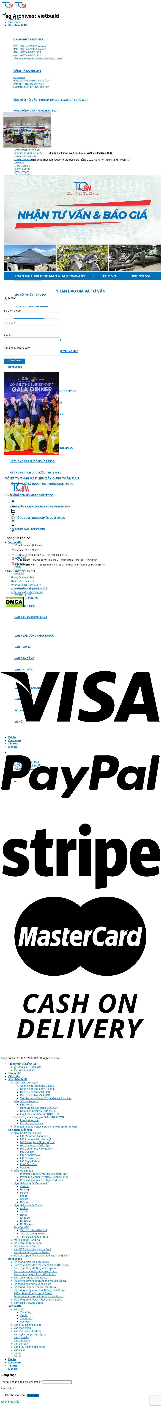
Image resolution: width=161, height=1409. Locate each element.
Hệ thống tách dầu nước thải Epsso (36, 472)
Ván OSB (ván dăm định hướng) (32, 1249)
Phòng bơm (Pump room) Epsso (33, 1293)
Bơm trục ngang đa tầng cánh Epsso (35, 1271)
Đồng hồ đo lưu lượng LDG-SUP (39, 1107)
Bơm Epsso (15, 366)
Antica (24, 1208)
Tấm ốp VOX (21, 1227)
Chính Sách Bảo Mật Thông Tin (27, 592)
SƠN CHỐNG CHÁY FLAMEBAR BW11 (35, 110)
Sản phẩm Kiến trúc (20, 1129)
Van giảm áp (21, 1337)
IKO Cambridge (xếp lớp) (35, 1145)
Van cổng (25, 1312)
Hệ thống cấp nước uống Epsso (32, 461)
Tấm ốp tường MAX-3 (33, 1233)
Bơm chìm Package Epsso (27, 529)
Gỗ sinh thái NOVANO (26, 1246)
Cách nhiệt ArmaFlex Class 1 (37, 1088)
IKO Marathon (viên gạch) (35, 1136)
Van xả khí (20, 1349)
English (29, 1070)
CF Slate (25, 1217)
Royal (23, 1214)
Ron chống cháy (29, 1120)
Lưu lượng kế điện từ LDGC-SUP (39, 1114)
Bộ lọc (17, 1353)
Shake (23, 1195)
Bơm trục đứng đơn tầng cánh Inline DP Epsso (41, 1265)
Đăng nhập (33, 1395)
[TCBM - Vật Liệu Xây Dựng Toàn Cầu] (14, 7)
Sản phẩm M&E (17, 25)
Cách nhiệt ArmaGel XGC (35, 1095)
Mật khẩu (7, 1388)
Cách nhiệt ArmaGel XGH (35, 1092)
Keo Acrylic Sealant (31, 1123)
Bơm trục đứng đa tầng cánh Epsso (35, 1268)
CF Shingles (27, 1224)
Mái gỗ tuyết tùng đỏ (30, 294)
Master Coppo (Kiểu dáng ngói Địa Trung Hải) (41, 1255)
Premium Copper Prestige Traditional (42, 1180)
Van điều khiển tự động (27, 1331)
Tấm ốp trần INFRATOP (33, 1230)
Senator (24, 1198)
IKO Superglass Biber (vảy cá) (37, 1142)
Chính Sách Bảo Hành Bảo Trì (26, 584)
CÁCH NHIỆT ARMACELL (28, 39)
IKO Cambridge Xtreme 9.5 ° (37, 1148)
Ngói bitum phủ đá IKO (27, 1132)
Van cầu (25, 1321)
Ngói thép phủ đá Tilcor (28, 1205)
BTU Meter (26, 1104)
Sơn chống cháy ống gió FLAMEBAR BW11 (39, 1117)
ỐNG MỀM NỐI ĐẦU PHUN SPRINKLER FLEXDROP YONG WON (50, 99)
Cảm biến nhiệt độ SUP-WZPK (38, 1110)
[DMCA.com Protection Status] (14, 606)
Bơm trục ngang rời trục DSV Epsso (35, 1274)
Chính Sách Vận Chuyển (23, 588)
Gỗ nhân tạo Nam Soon (28, 1243)
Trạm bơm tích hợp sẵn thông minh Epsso (40, 506)
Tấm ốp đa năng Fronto (34, 1236)
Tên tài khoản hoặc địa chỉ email (21, 1381)
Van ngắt (19, 1309)
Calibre (24, 1202)
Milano (24, 1192)
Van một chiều (24, 606)
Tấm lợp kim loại (23, 1170)
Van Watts (15, 1305)
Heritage (25, 1189)
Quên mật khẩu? (10, 1401)
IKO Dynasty (27, 1151)
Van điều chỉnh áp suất (27, 1324)
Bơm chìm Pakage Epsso (28, 1302)
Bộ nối (17, 1356)
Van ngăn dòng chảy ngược (30, 1334)
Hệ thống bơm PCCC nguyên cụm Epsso (37, 517)
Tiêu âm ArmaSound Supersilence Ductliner (45, 1098)
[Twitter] (13, 526)
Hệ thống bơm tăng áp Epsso (31, 1261)
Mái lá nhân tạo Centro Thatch (32, 1252)
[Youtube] (13, 502)
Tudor (23, 1211)
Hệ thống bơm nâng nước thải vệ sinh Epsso (40, 1280)
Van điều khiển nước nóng (29, 1346)
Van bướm (26, 1318)
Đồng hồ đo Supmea (26, 1101)
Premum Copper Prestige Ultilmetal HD (43, 1173)
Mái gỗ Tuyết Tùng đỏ (27, 1239)
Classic (24, 1186)
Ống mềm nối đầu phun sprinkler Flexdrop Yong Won (45, 1126)
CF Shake (25, 1220)
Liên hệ (12, 1368)
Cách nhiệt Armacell (26, 1082)
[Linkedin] (13, 521)
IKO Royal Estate (30, 1161)
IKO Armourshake (30, 1154)
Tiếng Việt (15, 1063)
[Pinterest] (13, 516)
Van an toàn (21, 1343)
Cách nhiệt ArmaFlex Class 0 (37, 1085)
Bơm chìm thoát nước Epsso (30, 1277)
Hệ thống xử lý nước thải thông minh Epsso (41, 483)
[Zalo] (13, 512)
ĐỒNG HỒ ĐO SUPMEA (27, 71)
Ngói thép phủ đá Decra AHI (30, 1183)
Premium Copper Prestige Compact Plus (44, 1176)
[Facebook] (13, 507)
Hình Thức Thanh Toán (22, 581)
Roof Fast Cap (28, 1164)
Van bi (23, 1315)
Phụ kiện (25, 1167)
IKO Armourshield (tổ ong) (35, 1139)
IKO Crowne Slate (30, 1158)
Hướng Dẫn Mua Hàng (22, 577)
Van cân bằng (22, 1340)
